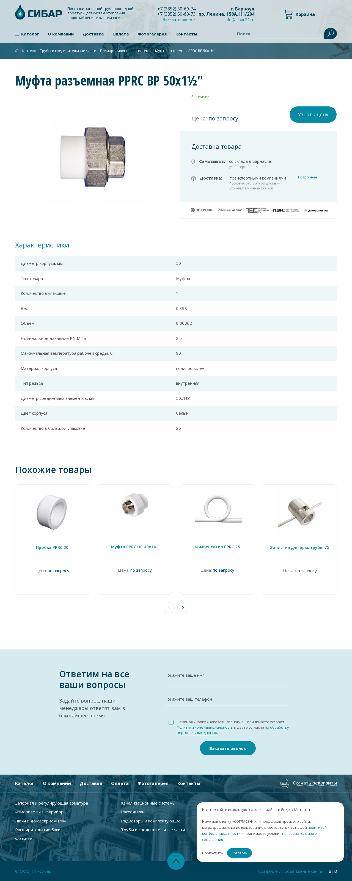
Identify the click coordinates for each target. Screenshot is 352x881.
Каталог (30, 34)
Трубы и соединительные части (68, 50)
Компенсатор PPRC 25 (217, 546)
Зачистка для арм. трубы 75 (299, 547)
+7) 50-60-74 (176, 9)
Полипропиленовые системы (125, 50)
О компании (61, 34)
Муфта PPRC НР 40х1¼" (135, 546)
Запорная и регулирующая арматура (51, 803)
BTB (333, 871)
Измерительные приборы (41, 811)
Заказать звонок (227, 748)
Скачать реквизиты (315, 783)
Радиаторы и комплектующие (151, 821)
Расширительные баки (38, 829)
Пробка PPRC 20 (52, 547)
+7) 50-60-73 (176, 14)
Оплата (120, 34)
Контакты (186, 34)
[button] (182, 607)
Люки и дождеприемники (40, 821)
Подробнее (307, 177)
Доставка (93, 34)
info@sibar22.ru (239, 19)
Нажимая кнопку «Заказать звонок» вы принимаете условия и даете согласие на (233, 727)
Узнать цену (313, 114)
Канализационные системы (148, 803)
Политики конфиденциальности (205, 727)
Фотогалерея (152, 34)
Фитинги (23, 838)
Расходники (133, 811)
